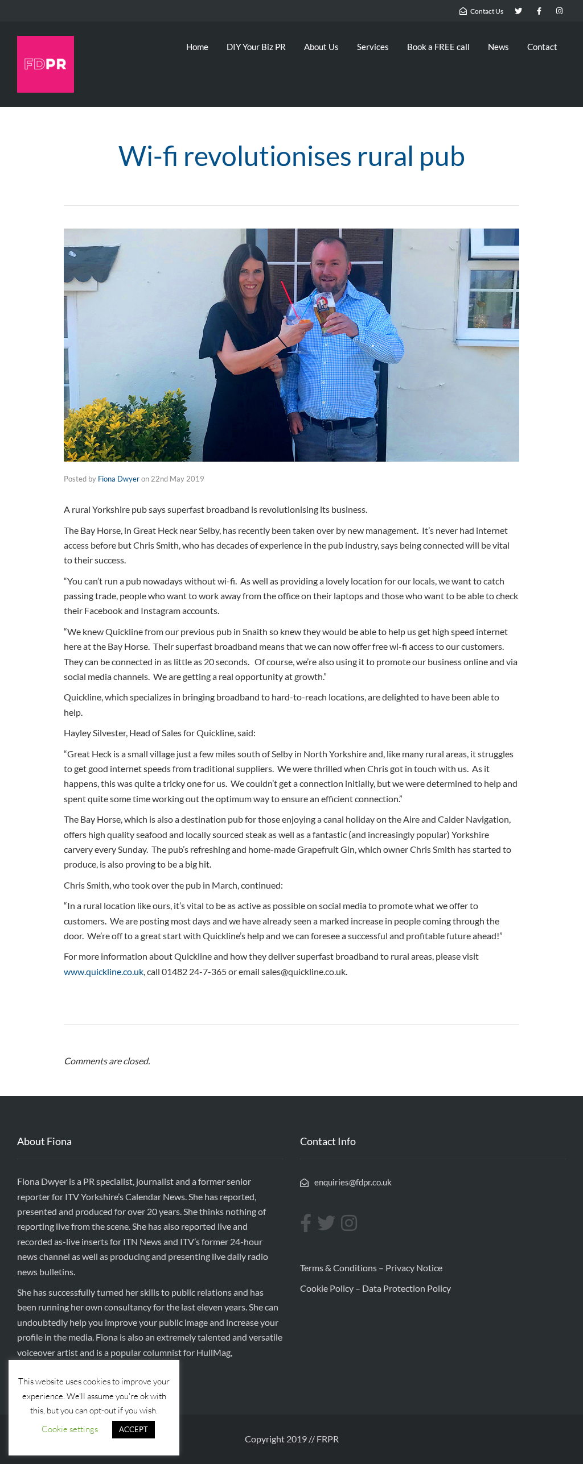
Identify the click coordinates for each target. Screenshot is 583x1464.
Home (197, 47)
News (498, 47)
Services (373, 47)
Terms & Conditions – (342, 1267)
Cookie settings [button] (70, 1429)
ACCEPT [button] (133, 1429)
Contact (542, 47)
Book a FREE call (438, 47)
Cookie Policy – (331, 1288)
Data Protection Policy (406, 1288)
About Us (321, 47)
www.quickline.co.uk (103, 971)
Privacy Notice (413, 1267)
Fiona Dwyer (118, 478)
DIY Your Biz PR (256, 47)
